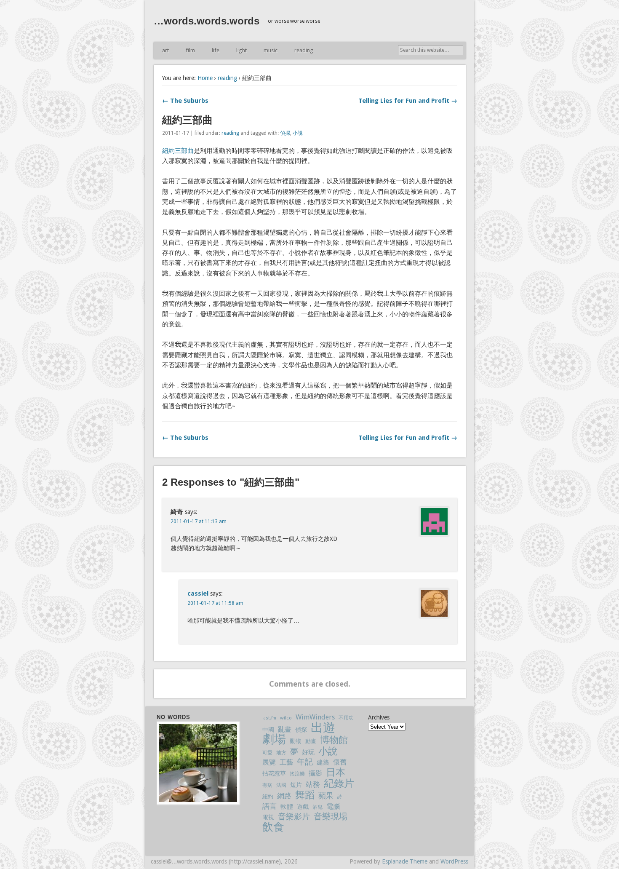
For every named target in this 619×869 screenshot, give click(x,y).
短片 (296, 784)
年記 (305, 761)
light (241, 50)
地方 (281, 752)
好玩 (308, 752)
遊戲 (303, 806)
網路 (284, 795)
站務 (313, 785)
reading (303, 50)
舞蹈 (305, 795)
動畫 (310, 741)
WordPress (454, 861)
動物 (295, 741)
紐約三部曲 (178, 151)
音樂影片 (294, 816)
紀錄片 (339, 784)
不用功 (346, 718)
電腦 (333, 806)
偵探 (285, 133)
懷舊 (340, 762)
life (215, 50)
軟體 (286, 806)
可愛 (267, 752)
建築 (323, 762)
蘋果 (326, 795)
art (165, 50)
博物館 (334, 740)
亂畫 (284, 729)
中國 (268, 729)
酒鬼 (317, 807)
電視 (268, 817)
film (190, 50)
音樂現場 (330, 816)
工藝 (286, 762)
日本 (335, 772)
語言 (269, 806)
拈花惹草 (274, 773)
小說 (298, 133)
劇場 (274, 739)
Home (205, 78)
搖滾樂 (297, 774)
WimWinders (315, 717)
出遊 (323, 728)
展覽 (269, 762)
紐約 (267, 796)
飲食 (273, 827)
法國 (281, 785)
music (270, 50)
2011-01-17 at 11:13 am (199, 521)
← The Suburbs (185, 100)
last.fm (269, 718)
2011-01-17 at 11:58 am (215, 603)
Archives (379, 717)
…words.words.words (206, 21)
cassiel (197, 593)
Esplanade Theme (404, 861)
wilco (286, 718)
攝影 (315, 773)
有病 (267, 785)
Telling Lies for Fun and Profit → (407, 100)
